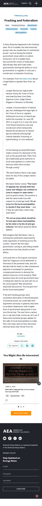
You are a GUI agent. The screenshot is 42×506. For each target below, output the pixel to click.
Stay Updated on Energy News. (11, 459)
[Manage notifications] (36, 496)
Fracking (33, 29)
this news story (25, 79)
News (7, 25)
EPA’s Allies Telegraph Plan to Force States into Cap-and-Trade (19, 390)
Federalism (24, 29)
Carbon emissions (12, 29)
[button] (18, 406)
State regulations (21, 32)
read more (21, 336)
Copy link (14, 345)
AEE (7, 396)
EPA (22, 396)
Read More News (21, 413)
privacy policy (9, 453)
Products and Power (18, 25)
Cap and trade (32, 25)
